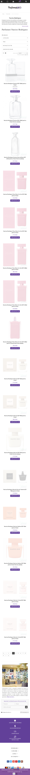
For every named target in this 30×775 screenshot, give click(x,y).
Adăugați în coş (15, 91)
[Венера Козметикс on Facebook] (8, 761)
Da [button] (14, 773)
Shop (3, 13)
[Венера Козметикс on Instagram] (22, 761)
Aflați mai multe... (10, 696)
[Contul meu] (13, 1)
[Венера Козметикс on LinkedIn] (19, 761)
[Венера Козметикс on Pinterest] (16, 761)
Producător (8, 13)
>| (8, 655)
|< (3, 653)
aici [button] (21, 771)
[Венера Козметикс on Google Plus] (13, 761)
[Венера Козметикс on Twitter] (11, 761)
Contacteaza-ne (24, 712)
